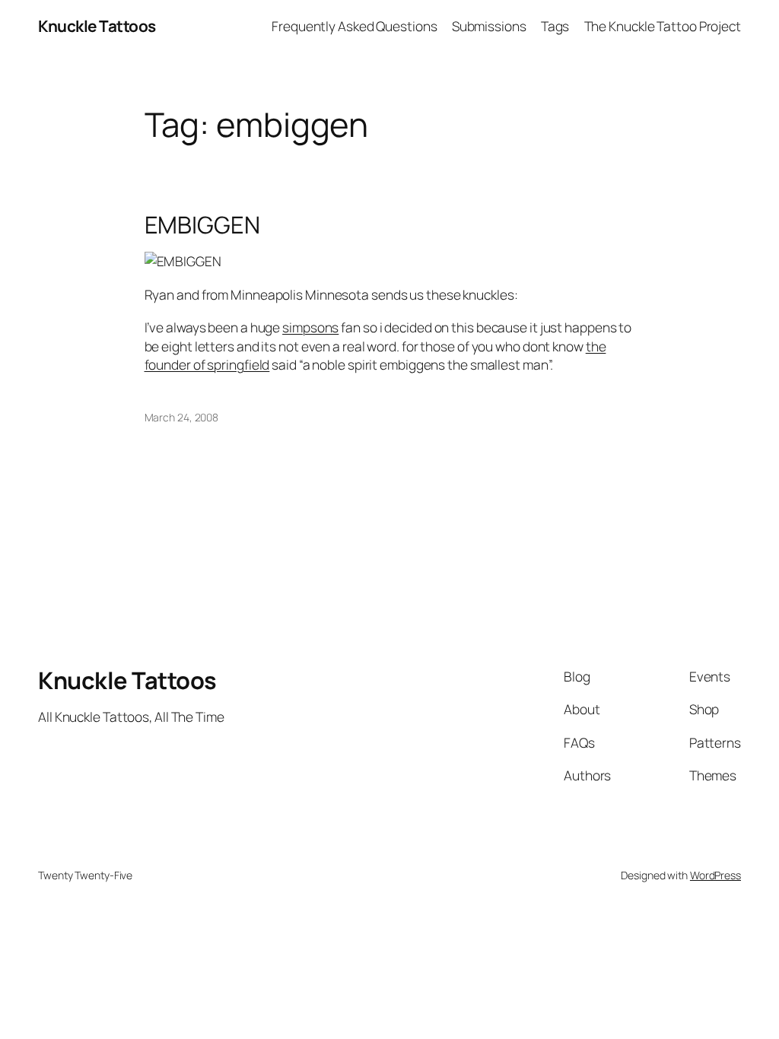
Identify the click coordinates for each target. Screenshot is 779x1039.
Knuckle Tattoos (97, 26)
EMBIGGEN (202, 224)
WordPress (715, 875)
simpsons (310, 327)
